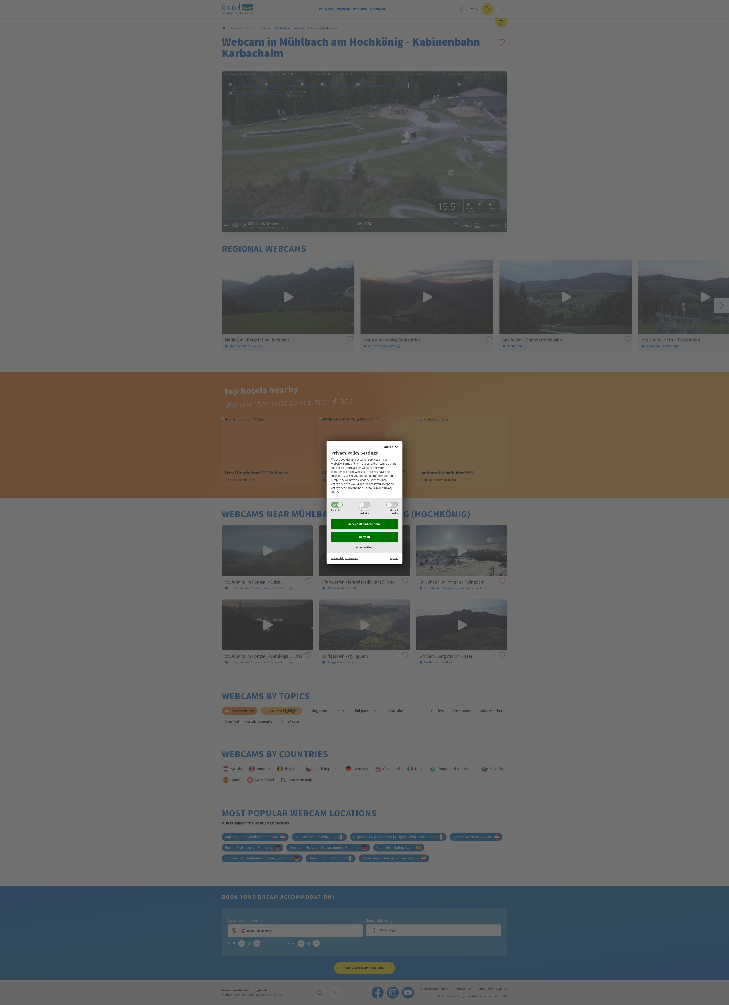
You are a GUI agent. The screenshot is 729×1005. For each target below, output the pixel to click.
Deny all (364, 537)
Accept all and (364, 524)
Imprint (394, 558)
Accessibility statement (344, 558)
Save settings (364, 547)
